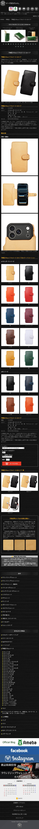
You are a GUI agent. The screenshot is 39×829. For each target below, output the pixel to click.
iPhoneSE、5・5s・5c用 (9, 700)
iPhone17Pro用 (7, 657)
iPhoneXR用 (6, 692)
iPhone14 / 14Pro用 (8, 669)
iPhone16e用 (6, 660)
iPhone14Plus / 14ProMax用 (10, 668)
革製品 (8, 19)
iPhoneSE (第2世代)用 (9, 682)
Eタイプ (10, 513)
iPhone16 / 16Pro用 (8, 663)
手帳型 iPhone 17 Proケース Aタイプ (21, 19)
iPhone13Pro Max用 (8, 673)
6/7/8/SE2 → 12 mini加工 (10, 703)
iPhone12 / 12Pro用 (8, 679)
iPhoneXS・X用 (7, 690)
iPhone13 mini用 (7, 676)
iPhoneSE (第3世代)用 (9, 671)
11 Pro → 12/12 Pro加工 (9, 705)
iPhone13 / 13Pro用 (8, 674)
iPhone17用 (6, 658)
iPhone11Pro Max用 (8, 684)
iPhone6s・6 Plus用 (8, 698)
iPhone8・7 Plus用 (8, 695)
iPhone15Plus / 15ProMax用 (10, 665)
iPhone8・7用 (7, 694)
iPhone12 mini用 (7, 681)
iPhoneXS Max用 (7, 689)
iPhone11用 (6, 687)
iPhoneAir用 (6, 653)
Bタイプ (29, 491)
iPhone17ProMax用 (8, 655)
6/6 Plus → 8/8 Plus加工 (9, 702)
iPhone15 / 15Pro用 (8, 666)
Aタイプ (10, 491)
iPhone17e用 (6, 652)
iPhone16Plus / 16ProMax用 (10, 661)
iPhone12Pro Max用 (8, 677)
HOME (2, 19)
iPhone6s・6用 (7, 697)
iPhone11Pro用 (7, 686)
